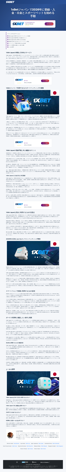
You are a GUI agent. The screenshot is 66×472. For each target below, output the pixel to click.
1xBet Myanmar (29, 446)
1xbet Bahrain (16, 443)
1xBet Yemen (43, 448)
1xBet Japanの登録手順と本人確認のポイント (18, 37)
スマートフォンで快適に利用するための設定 (17, 43)
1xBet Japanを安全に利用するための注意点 (17, 39)
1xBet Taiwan (30, 448)
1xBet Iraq (28, 443)
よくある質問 (11, 47)
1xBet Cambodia (55, 443)
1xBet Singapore (59, 446)
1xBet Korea (14, 446)
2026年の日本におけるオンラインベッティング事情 (19, 41)
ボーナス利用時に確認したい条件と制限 (16, 45)
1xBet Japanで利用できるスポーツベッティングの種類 (19, 36)
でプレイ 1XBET (45, 80)
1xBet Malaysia (44, 446)
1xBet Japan (40, 443)
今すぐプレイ (49, 23)
